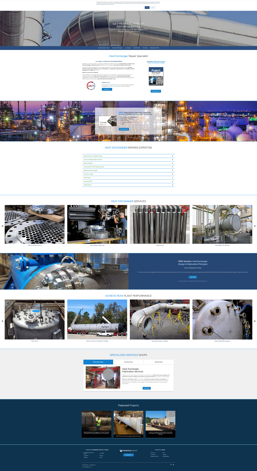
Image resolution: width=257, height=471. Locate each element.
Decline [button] (152, 7)
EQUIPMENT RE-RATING (97, 245)
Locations (86, 455)
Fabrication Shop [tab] (98, 362)
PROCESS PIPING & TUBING (35, 341)
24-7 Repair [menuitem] (127, 47)
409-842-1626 (112, 86)
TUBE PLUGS (34, 245)
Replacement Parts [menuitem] (154, 47)
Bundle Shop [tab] (159, 362)
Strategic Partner (155, 456)
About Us (153, 452)
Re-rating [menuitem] (145, 47)
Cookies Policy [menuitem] (92, 465)
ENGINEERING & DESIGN (160, 245)
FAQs (101, 457)
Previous (2, 226)
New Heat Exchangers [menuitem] (117, 47)
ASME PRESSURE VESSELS (97, 341)
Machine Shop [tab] (128, 362)
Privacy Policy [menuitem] (85, 465)
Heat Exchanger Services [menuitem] (103, 47)
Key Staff (102, 453)
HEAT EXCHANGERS (160, 340)
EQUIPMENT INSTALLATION (222, 245)
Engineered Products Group (89, 453)
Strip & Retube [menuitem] (136, 47)
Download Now (124, 129)
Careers (85, 457)
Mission (101, 455)
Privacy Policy (111, 4)
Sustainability (166, 456)
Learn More (193, 277)
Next (254, 226)
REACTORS (222, 341)
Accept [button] (147, 7)
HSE (164, 452)
